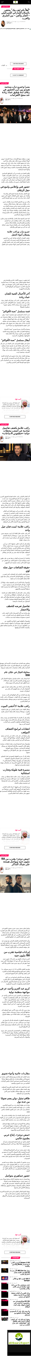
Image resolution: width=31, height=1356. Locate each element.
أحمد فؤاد (7, 99)
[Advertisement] (15, 47)
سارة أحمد (9, 22)
